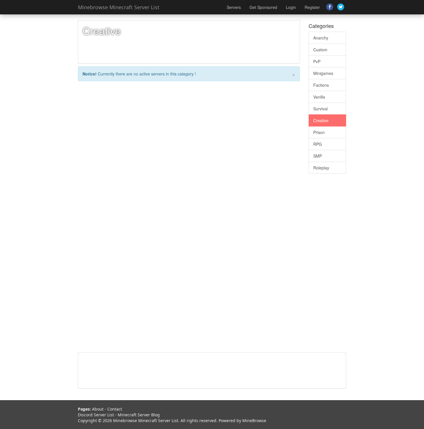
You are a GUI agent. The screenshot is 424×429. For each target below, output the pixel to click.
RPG (317, 144)
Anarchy (320, 38)
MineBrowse (254, 420)
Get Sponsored (263, 7)
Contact (114, 409)
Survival (320, 108)
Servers (234, 7)
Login (291, 7)
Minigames (323, 73)
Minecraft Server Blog (139, 414)
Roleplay (321, 168)
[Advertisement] (327, 265)
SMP (317, 156)
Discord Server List (96, 414)
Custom (320, 49)
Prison (319, 132)
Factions (321, 85)
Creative (321, 120)
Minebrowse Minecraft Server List (119, 7)
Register (312, 7)
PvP (316, 61)
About (98, 409)
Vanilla (319, 97)
